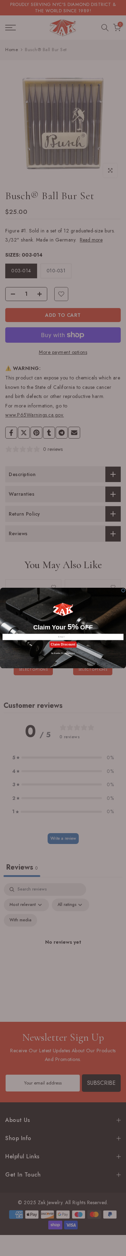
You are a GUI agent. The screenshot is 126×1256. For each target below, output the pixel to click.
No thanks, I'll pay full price (63, 653)
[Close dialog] (123, 590)
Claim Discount (63, 644)
